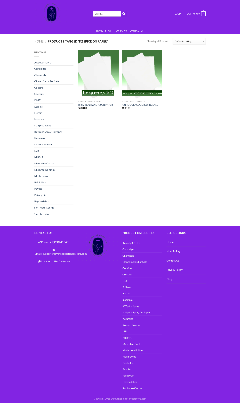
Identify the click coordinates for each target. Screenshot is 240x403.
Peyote (38, 188)
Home (99, 30)
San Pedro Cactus (44, 207)
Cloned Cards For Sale (46, 81)
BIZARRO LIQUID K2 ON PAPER (95, 104)
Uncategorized (42, 213)
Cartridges (40, 68)
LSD (36, 150)
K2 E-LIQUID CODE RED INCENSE (140, 104)
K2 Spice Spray (42, 125)
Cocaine (38, 87)
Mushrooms (41, 175)
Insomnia (39, 119)
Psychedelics (41, 201)
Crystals (39, 93)
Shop (108, 30)
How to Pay (120, 30)
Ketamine (39, 138)
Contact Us (137, 30)
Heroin (38, 112)
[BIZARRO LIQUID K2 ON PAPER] (98, 74)
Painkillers (40, 182)
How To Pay (173, 251)
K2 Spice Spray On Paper (48, 131)
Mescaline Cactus (44, 163)
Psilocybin (40, 194)
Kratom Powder (43, 144)
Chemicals (40, 75)
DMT (37, 100)
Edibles (38, 106)
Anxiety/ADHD (42, 62)
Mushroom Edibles (45, 169)
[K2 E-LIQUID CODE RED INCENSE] (142, 74)
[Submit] (124, 14)
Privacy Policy (175, 269)
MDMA (38, 156)
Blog (169, 278)
